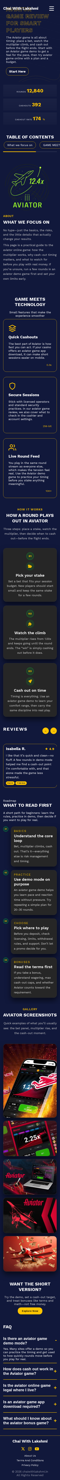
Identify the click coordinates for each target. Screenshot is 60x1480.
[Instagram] (30, 1449)
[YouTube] (37, 1449)
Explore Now (30, 1310)
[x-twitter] (23, 1449)
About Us (30, 1455)
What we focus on (19, 145)
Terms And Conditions (30, 1460)
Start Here (17, 71)
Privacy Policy (30, 1465)
